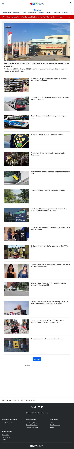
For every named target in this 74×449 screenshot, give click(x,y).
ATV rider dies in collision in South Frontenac (47, 134)
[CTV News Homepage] (37, 4)
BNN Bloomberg (55, 425)
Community (32, 12)
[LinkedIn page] (42, 407)
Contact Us (16, 400)
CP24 (51, 423)
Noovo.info (5, 435)
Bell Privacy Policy (31, 423)
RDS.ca (4, 439)
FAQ (22, 400)
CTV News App (6, 400)
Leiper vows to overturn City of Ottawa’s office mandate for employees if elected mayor (47, 321)
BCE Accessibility (7, 423)
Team (34, 400)
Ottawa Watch (6, 12)
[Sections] (3, 3)
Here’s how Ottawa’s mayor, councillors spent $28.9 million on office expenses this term (49, 210)
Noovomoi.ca (6, 437)
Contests (41, 12)
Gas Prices (16, 12)
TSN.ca (52, 427)
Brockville (57, 12)
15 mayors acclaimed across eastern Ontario (47, 339)
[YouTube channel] (39, 407)
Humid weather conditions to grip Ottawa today (48, 190)
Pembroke (65, 12)
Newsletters (28, 400)
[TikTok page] (35, 407)
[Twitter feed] (32, 407)
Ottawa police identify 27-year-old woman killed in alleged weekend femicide (48, 284)
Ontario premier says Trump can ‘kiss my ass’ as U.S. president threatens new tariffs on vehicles (50, 303)
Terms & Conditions (31, 425)
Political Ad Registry (32, 427)
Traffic (24, 12)
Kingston (48, 12)
